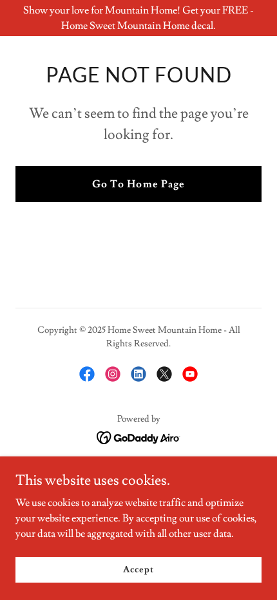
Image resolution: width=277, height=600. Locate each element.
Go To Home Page (138, 184)
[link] (87, 374)
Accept (138, 569)
